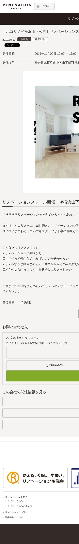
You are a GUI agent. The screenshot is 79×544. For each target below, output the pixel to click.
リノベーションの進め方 (20, 506)
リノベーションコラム (16, 512)
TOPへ (46, 6)
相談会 (24, 39)
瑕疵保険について (14, 517)
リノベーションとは (18, 501)
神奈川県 (40, 39)
